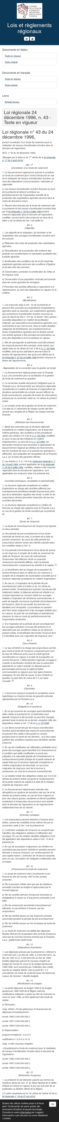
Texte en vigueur (13, 55)
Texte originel (11, 62)
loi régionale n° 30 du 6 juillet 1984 (24, 211)
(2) (13, 680)
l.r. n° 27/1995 (38, 441)
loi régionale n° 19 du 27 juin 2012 (18, 1096)
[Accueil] (29, 11)
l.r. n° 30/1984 (48, 348)
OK (52, 1104)
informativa (25, 1112)
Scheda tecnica (12, 101)
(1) (56, 564)
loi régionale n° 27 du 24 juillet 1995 (19, 357)
